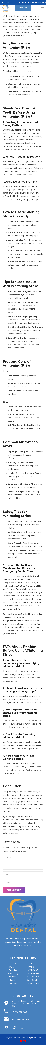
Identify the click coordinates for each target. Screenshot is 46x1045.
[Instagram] (14, 1027)
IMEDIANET (23, 1041)
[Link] (5, 8)
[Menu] (43, 8)
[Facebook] (6, 1027)
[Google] (22, 1027)
